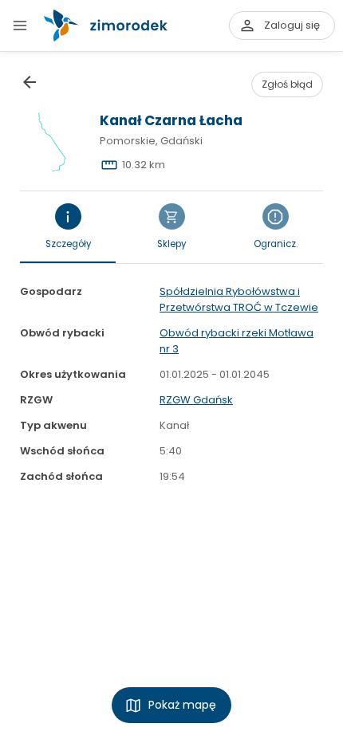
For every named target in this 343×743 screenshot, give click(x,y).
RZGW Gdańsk (196, 399)
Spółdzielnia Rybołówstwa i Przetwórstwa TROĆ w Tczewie (239, 299)
